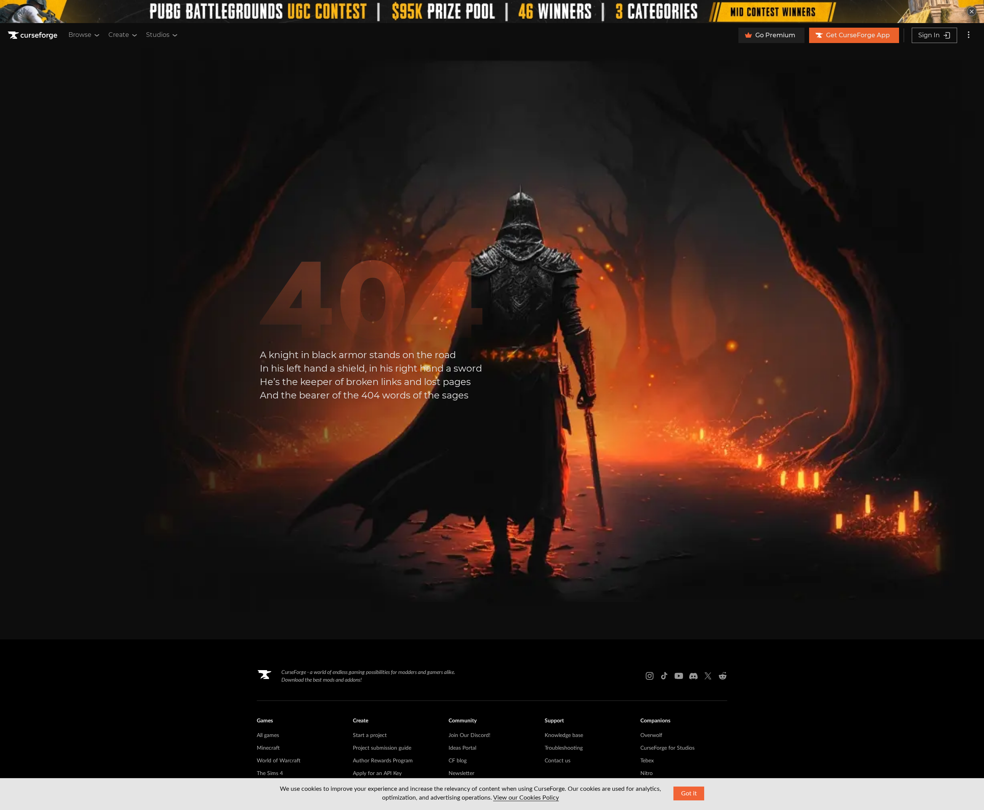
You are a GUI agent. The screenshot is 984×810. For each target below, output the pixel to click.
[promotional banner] (492, 11)
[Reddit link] (722, 676)
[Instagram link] (649, 676)
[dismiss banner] (971, 11)
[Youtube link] (678, 676)
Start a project (370, 735)
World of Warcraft (279, 761)
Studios (158, 34)
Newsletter (461, 773)
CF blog (458, 761)
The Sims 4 (270, 773)
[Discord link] (693, 676)
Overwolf (651, 735)
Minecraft (268, 748)
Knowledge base (564, 735)
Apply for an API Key (377, 773)
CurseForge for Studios (667, 748)
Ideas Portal (462, 748)
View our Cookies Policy (526, 798)
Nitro (646, 773)
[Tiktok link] (664, 676)
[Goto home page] (33, 35)
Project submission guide (382, 748)
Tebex (647, 761)
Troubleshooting (564, 748)
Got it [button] (689, 793)
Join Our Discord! (469, 735)
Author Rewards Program (383, 761)
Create (118, 34)
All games (268, 735)
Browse (79, 34)
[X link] (708, 676)
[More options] (968, 35)
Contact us (557, 761)
